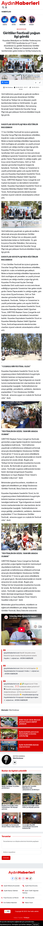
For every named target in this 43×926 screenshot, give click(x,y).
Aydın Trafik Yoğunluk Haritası (30, 892)
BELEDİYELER (21, 29)
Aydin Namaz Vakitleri (11, 890)
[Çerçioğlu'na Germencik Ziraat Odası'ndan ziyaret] (11, 818)
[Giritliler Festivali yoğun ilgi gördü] (21, 67)
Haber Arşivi (29, 902)
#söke (26, 671)
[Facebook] (12, 878)
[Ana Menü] (6, 7)
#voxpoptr (20, 671)
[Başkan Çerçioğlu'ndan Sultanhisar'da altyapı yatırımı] (11, 799)
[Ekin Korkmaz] (6, 760)
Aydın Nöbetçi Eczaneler (12, 886)
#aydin (6, 658)
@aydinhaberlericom (11, 653)
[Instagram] (23, 878)
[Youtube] (27, 878)
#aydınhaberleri (10, 671)
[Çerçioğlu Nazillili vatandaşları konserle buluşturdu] (31, 818)
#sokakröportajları (31, 697)
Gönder (6, 858)
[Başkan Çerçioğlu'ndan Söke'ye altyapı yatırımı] (31, 799)
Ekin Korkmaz (9, 87)
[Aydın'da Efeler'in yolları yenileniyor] (11, 779)
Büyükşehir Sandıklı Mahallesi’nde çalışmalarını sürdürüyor (31, 788)
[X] (16, 878)
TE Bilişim (26, 917)
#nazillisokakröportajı (30, 695)
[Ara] (3, 7)
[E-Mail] (14, 762)
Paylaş (6, 82)
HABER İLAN (6, 12)
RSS (8, 911)
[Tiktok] (30, 878)
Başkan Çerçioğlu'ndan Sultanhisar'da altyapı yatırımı (10, 807)
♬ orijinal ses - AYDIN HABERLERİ (21, 658)
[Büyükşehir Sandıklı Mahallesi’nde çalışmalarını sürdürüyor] (31, 779)
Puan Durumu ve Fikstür (11, 897)
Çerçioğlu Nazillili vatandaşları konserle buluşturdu (30, 826)
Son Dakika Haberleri (10, 902)
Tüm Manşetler (29, 897)
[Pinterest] (19, 878)
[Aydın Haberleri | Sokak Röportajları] (20, 3)
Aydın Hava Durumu (31, 886)
